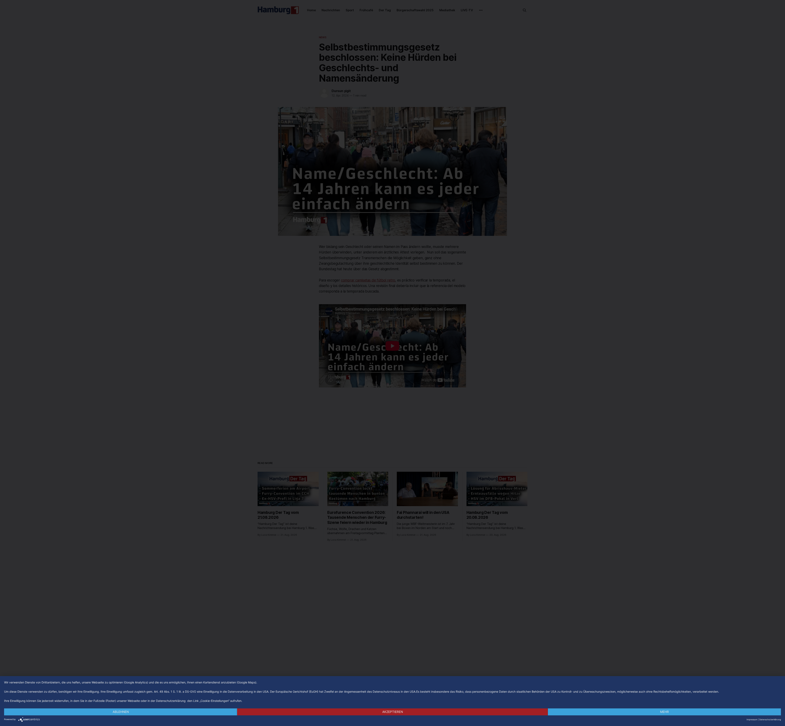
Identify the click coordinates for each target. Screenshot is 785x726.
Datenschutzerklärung (770, 719)
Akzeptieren (392, 712)
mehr (664, 712)
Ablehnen (121, 712)
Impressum (752, 719)
